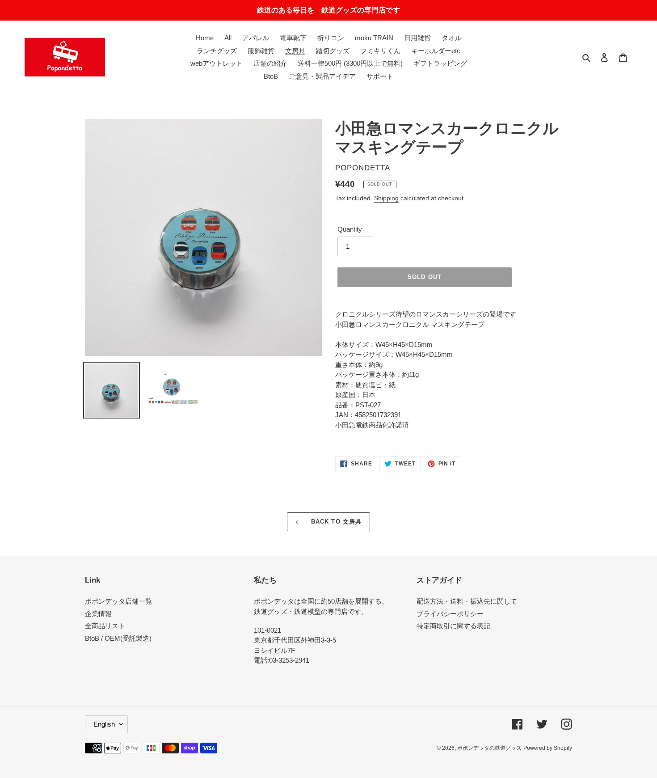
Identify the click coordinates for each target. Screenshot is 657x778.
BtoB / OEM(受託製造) (118, 638)
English (104, 724)
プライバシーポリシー (450, 613)
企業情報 (98, 613)
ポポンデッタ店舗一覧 (118, 601)
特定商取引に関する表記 (453, 626)
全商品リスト (105, 626)
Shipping (386, 198)
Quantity (349, 229)
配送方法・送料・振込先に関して (467, 601)
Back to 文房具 (335, 521)
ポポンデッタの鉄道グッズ (489, 748)
